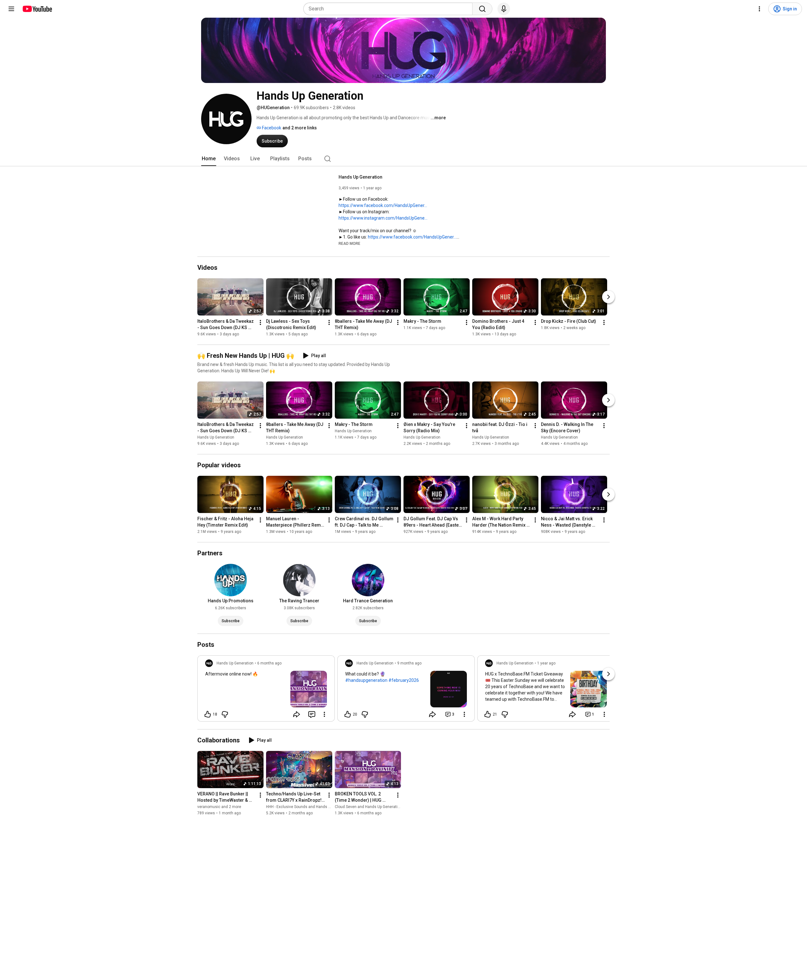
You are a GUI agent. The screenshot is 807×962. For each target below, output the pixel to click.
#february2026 (403, 680)
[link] (266, 690)
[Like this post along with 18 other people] (208, 714)
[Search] (482, 9)
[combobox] (390, 9)
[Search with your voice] (503, 9)
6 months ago (269, 663)
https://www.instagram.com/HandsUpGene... (383, 218)
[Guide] (11, 9)
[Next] (608, 297)
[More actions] (260, 322)
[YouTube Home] (37, 9)
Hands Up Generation (360, 177)
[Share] (296, 714)
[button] (349, 243)
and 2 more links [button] (299, 127)
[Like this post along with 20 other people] (348, 714)
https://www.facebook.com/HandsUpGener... (383, 205)
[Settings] (759, 9)
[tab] (208, 158)
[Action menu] (324, 714)
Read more (349, 243)
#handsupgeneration (366, 680)
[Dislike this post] (225, 714)
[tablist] (403, 158)
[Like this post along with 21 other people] (488, 714)
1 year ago (546, 663)
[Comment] (311, 714)
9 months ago (409, 663)
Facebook (271, 127)
